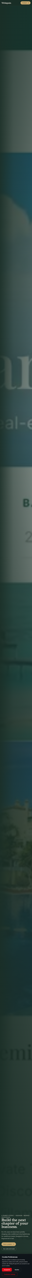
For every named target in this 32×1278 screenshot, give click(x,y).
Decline (17, 1269)
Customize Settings (9, 1274)
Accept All (7, 1269)
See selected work (9, 1249)
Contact (24, 3)
